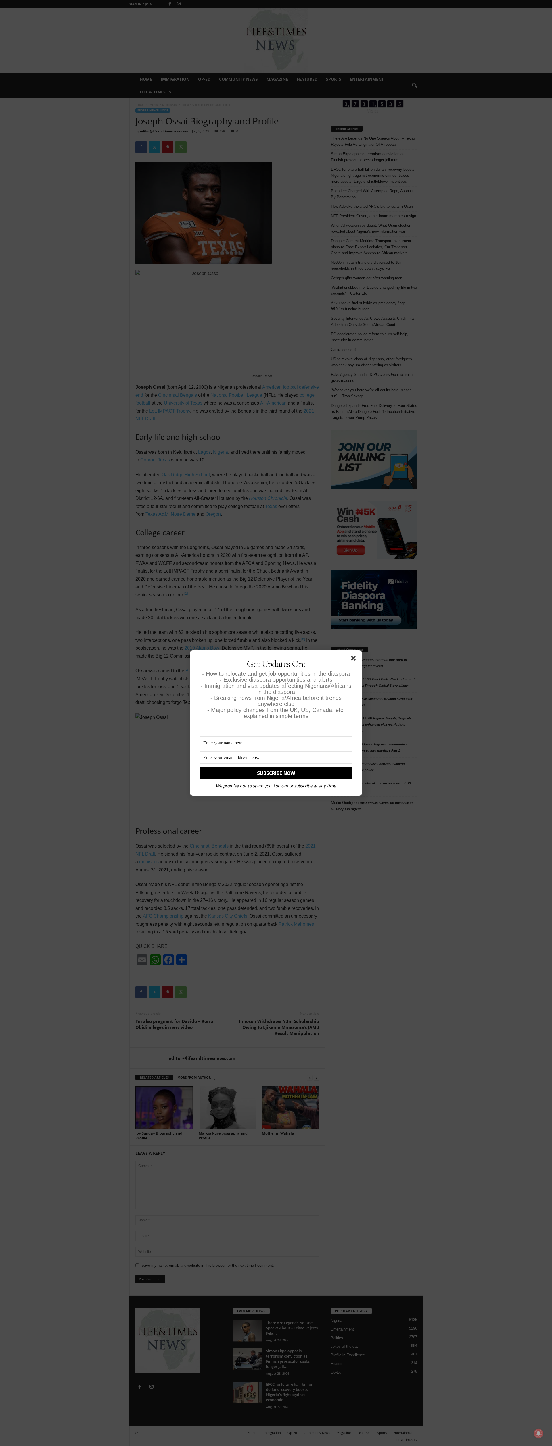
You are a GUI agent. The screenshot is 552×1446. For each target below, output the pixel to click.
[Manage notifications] (538, 1433)
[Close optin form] (354, 659)
